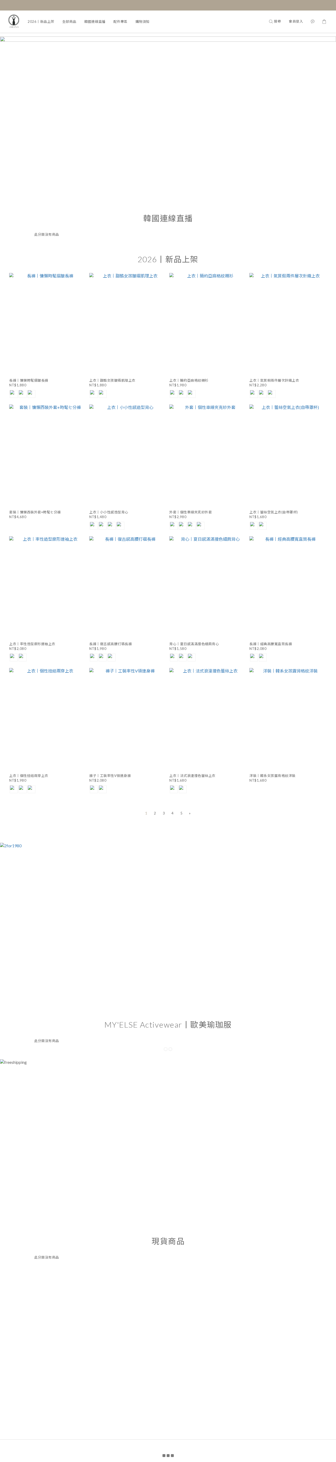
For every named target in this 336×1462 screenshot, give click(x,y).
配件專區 (120, 21)
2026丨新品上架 (41, 21)
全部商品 (69, 21)
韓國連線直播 (95, 21)
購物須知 (142, 21)
